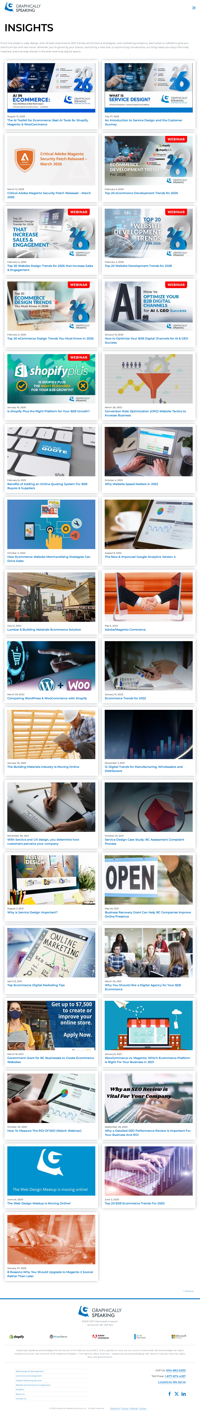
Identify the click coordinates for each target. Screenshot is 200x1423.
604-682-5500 (176, 1370)
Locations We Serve (172, 1382)
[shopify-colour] (16, 1335)
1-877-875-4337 (175, 1376)
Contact (143, 1408)
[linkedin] (184, 1394)
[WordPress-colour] (58, 1335)
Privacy (125, 1408)
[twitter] (177, 1394)
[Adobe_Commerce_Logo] (101, 1335)
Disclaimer (115, 1408)
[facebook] (169, 1394)
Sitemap (134, 1408)
